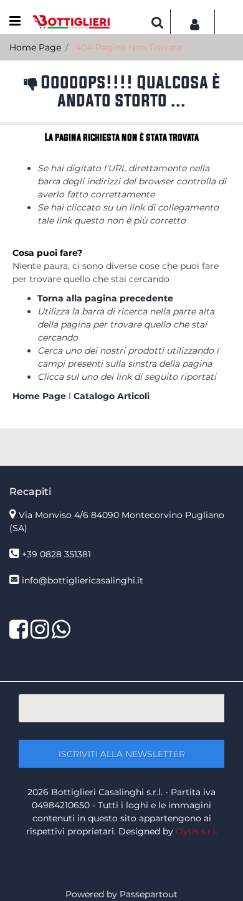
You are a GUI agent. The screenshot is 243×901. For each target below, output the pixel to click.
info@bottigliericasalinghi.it (82, 580)
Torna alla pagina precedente (105, 298)
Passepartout (149, 894)
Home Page (35, 47)
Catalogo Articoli (112, 396)
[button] (121, 754)
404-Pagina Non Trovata (128, 47)
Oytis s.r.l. (196, 831)
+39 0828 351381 (56, 554)
